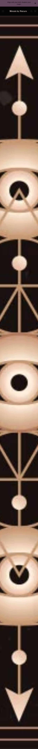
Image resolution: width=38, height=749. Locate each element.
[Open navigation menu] (3, 11)
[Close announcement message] (35, 3)
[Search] (31, 11)
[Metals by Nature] (18, 11)
